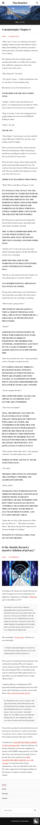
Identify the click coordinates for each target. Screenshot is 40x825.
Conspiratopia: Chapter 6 (16, 29)
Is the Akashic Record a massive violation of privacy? (18, 548)
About (4, 789)
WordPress (24, 821)
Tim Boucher (20, 2)
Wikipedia (33, 597)
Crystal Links (19, 637)
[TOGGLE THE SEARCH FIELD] (37, 2)
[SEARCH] (35, 810)
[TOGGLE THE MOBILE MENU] (3, 2)
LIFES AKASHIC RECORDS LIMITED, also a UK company (17, 760)
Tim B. (4, 36)
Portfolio (5, 793)
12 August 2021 (14, 36)
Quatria (4, 798)
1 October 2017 (14, 557)
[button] (36, 821)
